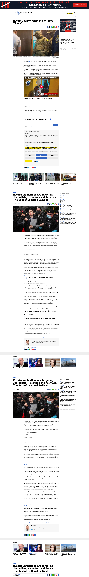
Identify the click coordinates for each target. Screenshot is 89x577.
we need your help (28, 145)
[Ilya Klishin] (14, 204)
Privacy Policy (32, 126)
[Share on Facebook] (48, 27)
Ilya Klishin (18, 203)
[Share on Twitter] (49, 27)
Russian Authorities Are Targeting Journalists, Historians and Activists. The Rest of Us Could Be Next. (35, 197)
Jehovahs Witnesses (34, 115)
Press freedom (33, 347)
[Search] (75, 17)
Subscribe (55, 124)
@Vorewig (33, 529)
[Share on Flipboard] (56, 27)
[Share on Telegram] (51, 27)
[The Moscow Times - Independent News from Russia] (22, 13)
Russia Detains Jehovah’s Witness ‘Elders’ (33, 22)
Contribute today (70, 13)
